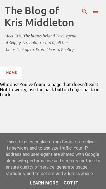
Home (11, 73)
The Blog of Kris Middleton (39, 16)
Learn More (44, 183)
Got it (71, 183)
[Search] (84, 11)
